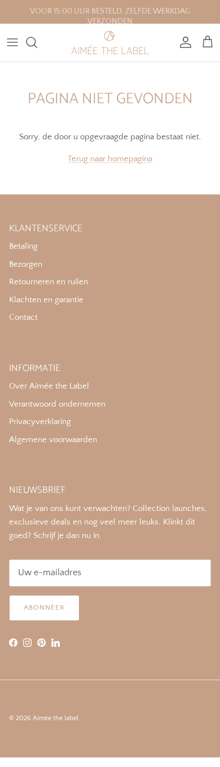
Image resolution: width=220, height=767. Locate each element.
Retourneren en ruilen (48, 281)
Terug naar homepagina (110, 159)
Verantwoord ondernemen (57, 404)
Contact (23, 317)
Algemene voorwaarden (53, 439)
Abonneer (44, 607)
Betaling (23, 246)
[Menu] (12, 42)
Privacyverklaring (40, 421)
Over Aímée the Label (49, 386)
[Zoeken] (37, 42)
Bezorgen (25, 264)
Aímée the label (55, 718)
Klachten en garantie (46, 300)
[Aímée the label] (110, 42)
